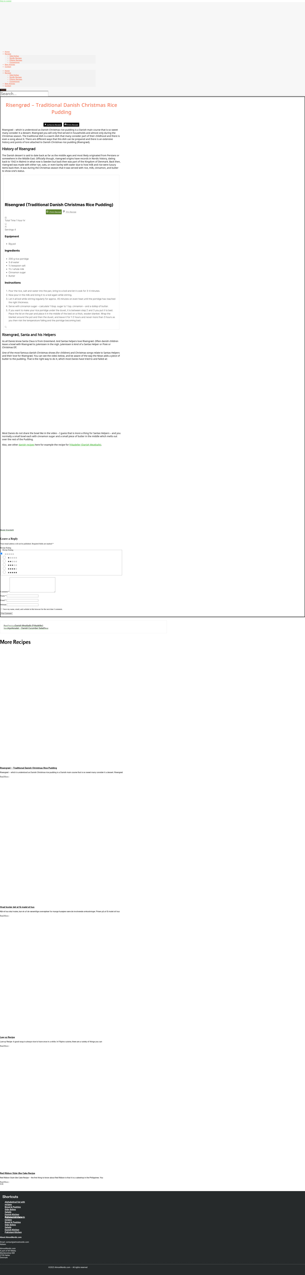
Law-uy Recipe (7, 1037)
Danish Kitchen (12, 1214)
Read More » (4, 776)
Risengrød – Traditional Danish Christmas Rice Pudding (28, 768)
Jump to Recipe (53, 124)
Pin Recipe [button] (71, 212)
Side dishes (10, 1209)
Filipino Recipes (16, 60)
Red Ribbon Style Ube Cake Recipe (17, 1173)
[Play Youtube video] (61, 396)
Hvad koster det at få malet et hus (17, 907)
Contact (8, 67)
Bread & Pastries (13, 1207)
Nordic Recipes (16, 58)
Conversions (15, 81)
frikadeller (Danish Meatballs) (85, 444)
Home (7, 71)
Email (3, 600)
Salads (8, 1212)
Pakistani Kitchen (13, 1232)
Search (3, 90)
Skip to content (5, 1)
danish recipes (26, 444)
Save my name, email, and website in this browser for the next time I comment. (32, 609)
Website (3, 605)
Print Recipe (72, 124)
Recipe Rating (5, 548)
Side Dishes (14, 56)
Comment (4, 592)
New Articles (10, 84)
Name (3, 596)
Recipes (8, 54)
